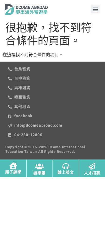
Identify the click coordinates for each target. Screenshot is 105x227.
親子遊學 (13, 172)
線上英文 (66, 172)
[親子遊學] (13, 165)
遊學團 (39, 173)
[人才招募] (92, 166)
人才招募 (92, 173)
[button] (95, 9)
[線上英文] (65, 166)
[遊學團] (39, 166)
